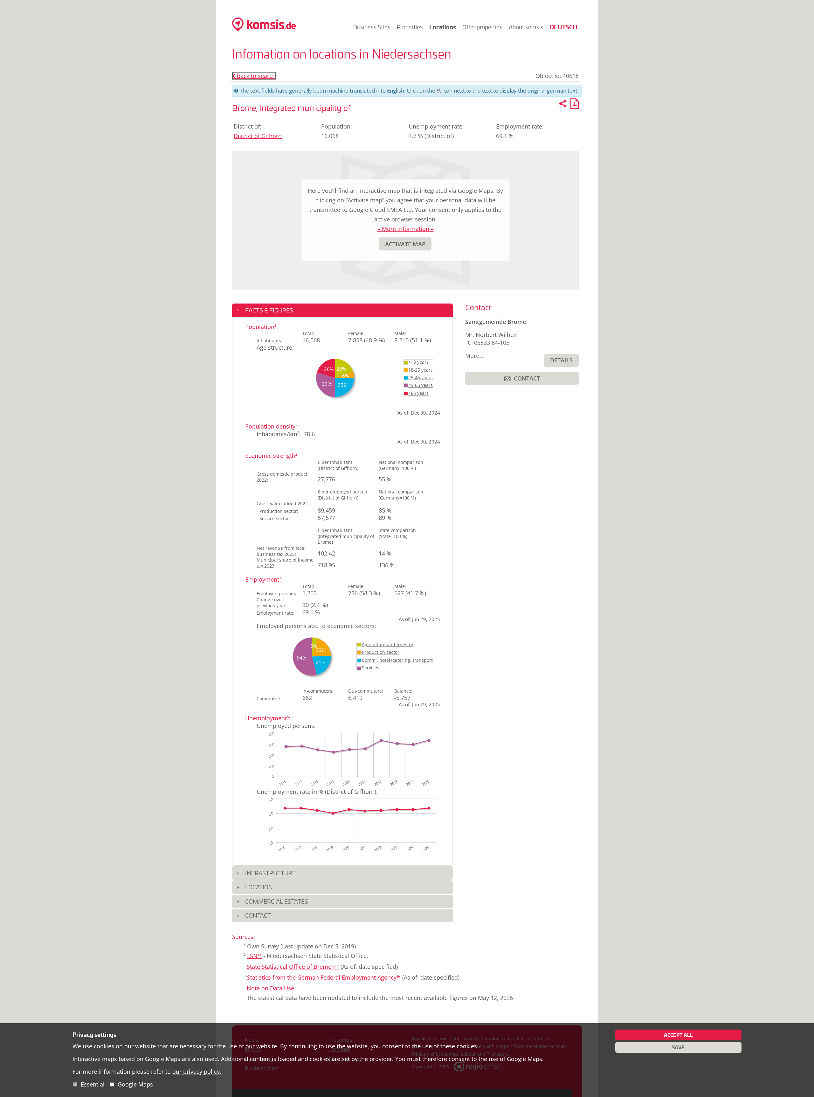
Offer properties (482, 27)
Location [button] (259, 887)
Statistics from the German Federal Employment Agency (324, 977)
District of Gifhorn (258, 136)
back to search (254, 76)
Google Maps (135, 1084)
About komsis (526, 27)
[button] (405, 244)
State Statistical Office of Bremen (293, 966)
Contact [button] (258, 915)
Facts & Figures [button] (269, 310)
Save (678, 1047)
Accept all (678, 1035)
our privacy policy (196, 1071)
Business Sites (371, 27)
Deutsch (563, 27)
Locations (442, 27)
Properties (410, 27)
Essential (93, 1084)
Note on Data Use (270, 988)
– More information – (405, 229)
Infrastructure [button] (270, 873)
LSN (254, 956)
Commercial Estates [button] (276, 901)
